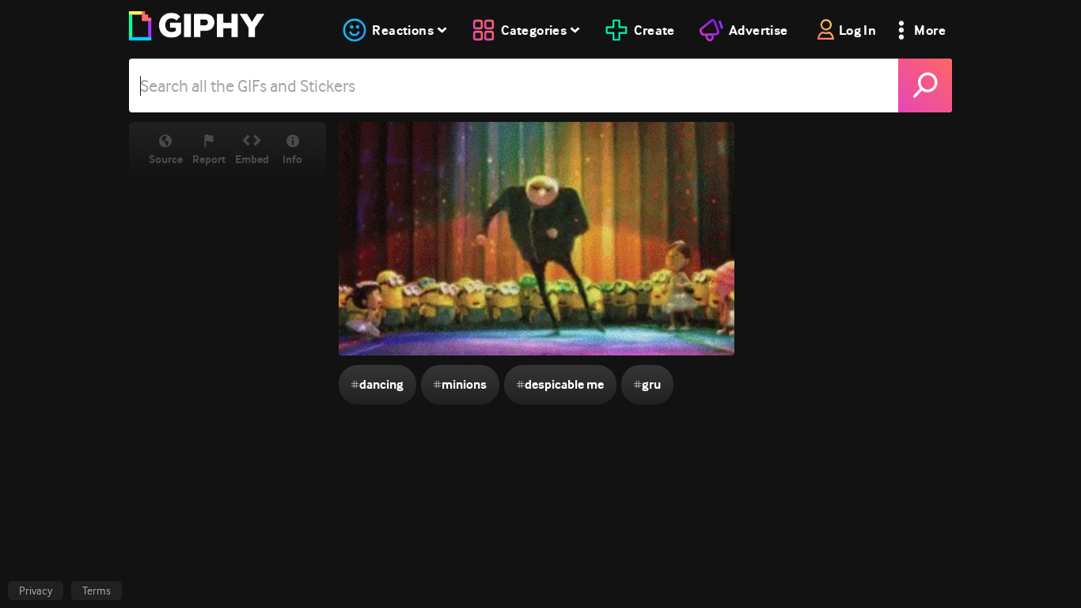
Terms (96, 590)
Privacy (35, 590)
